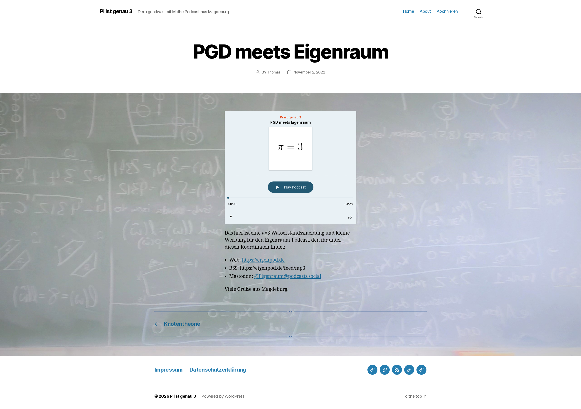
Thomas (274, 72)
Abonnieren (447, 11)
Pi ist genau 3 (116, 11)
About (425, 11)
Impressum (168, 369)
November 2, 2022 (309, 72)
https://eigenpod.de (263, 260)
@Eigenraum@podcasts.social (287, 276)
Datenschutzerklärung (217, 369)
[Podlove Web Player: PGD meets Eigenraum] (290, 167)
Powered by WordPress (223, 396)
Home (408, 11)
